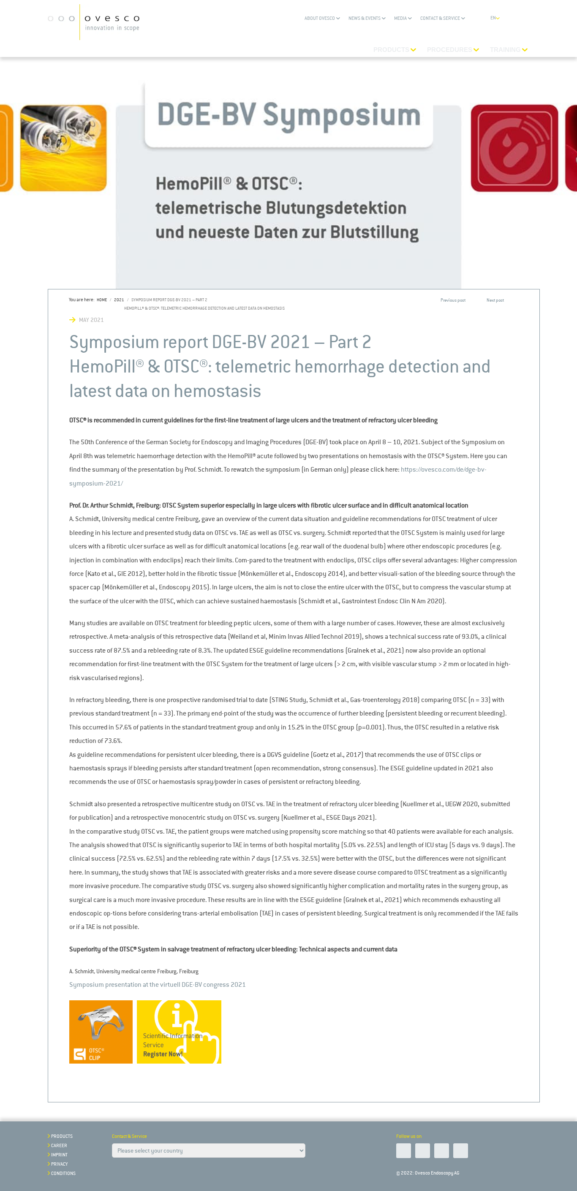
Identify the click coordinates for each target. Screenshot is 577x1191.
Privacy (59, 1164)
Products (62, 1136)
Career (59, 1145)
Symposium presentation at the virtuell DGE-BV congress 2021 (157, 984)
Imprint (59, 1155)
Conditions (63, 1173)
